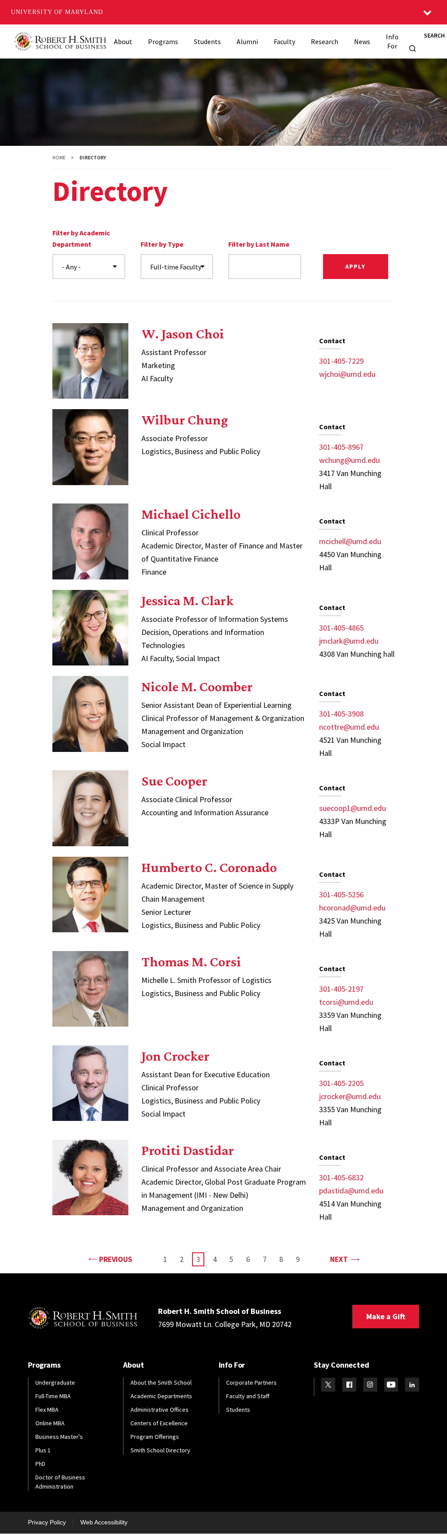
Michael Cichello (191, 514)
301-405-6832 (341, 1177)
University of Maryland (57, 12)
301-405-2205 (341, 1083)
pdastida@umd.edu (351, 1191)
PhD (40, 1464)
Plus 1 (43, 1450)
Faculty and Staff (247, 1396)
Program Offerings (155, 1437)
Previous (115, 1259)
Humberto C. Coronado (209, 867)
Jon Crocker (175, 1056)
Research (324, 41)
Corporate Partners (251, 1382)
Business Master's (59, 1437)
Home (58, 158)
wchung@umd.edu (349, 460)
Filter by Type (162, 244)
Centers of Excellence (159, 1423)
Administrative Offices (160, 1409)
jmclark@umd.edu (348, 641)
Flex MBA (46, 1409)
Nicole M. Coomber (197, 686)
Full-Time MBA (53, 1396)
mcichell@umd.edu (350, 541)
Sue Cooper (174, 781)
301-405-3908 (341, 714)
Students (207, 41)
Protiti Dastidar (187, 1150)
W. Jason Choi (182, 333)
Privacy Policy (47, 1522)
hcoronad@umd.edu (352, 908)
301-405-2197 (341, 989)
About (123, 41)
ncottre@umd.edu (349, 727)
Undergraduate (55, 1382)
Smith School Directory (160, 1450)
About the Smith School (161, 1382)
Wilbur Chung (184, 419)
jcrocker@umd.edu (350, 1096)
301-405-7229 (341, 361)
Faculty (284, 41)
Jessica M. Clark (187, 600)
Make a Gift (385, 1316)
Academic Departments (161, 1396)
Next (344, 1259)
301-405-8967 (341, 447)
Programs (163, 41)
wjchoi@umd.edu (347, 374)
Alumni (247, 41)
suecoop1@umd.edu (352, 808)
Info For (392, 41)
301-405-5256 (341, 894)
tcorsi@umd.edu (346, 1002)
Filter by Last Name (258, 244)
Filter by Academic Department (81, 238)
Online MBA (50, 1423)
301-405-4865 (341, 628)
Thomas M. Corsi (191, 961)
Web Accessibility (103, 1522)
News (362, 41)
